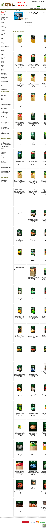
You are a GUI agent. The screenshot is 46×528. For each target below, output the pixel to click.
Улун (2, 99)
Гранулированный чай (5, 105)
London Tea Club (4, 41)
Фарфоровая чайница (5, 122)
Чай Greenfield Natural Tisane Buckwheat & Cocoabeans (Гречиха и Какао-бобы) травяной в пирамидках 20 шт (20, 211)
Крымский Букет (4, 77)
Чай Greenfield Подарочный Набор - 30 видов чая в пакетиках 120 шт (33, 511)
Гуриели (2, 70)
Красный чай (3, 96)
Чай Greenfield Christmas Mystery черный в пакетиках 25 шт (33, 104)
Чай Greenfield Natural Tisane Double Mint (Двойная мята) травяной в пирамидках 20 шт (19, 268)
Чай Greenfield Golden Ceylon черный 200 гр (19, 394)
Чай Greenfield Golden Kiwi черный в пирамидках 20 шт (19, 355)
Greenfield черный (4, 19)
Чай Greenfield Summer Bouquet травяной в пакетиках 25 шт (19, 123)
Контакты (42, 1)
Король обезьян (4, 74)
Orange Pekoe (3, 181)
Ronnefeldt (3, 57)
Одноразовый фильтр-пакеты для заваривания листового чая (6, 144)
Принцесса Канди (4, 81)
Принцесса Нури (4, 82)
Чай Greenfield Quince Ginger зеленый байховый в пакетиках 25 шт (33, 181)
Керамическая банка (5, 128)
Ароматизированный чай (6, 104)
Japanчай (2, 35)
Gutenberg (3, 33)
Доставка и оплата (36, 1)
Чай (23, 2)
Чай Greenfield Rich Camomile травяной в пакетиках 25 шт (19, 46)
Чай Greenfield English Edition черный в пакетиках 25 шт (33, 65)
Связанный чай (4, 113)
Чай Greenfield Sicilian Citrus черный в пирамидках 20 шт (33, 356)
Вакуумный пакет (4, 127)
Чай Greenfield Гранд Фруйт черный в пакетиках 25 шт (33, 278)
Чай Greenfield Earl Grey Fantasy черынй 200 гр (33, 394)
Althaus (2, 22)
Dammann (2, 31)
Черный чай (3, 100)
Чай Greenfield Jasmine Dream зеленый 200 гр (33, 414)
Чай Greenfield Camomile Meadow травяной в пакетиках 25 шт (20, 84)
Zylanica (2, 67)
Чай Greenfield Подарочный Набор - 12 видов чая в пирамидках (19, 511)
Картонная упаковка (5, 124)
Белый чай (3, 92)
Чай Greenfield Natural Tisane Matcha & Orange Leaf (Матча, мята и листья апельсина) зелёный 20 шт (19, 191)
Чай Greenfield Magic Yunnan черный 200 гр (33, 375)
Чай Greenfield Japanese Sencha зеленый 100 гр (33, 259)
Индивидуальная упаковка (6, 134)
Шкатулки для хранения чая (6, 160)
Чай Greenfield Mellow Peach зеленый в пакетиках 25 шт (19, 181)
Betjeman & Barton (4, 27)
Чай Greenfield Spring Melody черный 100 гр (19, 336)
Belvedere (2, 26)
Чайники (2, 163)
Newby (2, 47)
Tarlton (2, 58)
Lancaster (2, 39)
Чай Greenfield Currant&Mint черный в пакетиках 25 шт (33, 45)
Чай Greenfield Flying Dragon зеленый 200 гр (19, 414)
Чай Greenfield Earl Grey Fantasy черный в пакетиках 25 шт (33, 123)
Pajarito (2, 50)
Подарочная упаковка (5, 146)
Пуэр (2, 98)
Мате (2, 109)
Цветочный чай (4, 119)
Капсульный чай (4, 108)
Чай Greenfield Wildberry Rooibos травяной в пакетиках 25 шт (20, 65)
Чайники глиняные (4, 168)
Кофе (19, 2)
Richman (2, 54)
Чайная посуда (4, 162)
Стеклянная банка (4, 123)
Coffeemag (3, 30)
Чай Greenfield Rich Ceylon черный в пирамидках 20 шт (33, 239)
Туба (2, 132)
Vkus (2, 63)
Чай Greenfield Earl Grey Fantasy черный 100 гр (19, 297)
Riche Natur (3, 53)
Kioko (2, 38)
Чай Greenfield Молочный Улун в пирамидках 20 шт (33, 220)
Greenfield (19, 10)
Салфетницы (3, 152)
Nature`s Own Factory (5, 46)
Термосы (2, 158)
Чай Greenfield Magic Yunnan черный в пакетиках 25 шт (19, 162)
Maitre (2, 42)
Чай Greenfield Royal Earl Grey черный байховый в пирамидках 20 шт (20, 239)
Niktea (2, 49)
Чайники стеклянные (5, 172)
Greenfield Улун (4, 16)
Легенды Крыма (4, 78)
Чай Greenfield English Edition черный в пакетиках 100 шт (33, 486)
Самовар (2, 161)
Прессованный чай (4, 112)
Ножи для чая (3, 142)
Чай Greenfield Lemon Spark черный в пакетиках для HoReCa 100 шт (19, 433)
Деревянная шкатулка (5, 129)
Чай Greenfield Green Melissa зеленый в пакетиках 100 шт (33, 453)
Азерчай (2, 69)
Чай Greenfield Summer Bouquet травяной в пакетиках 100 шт (19, 472)
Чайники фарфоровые (5, 173)
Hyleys (2, 34)
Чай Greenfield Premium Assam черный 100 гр (19, 317)
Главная (14, 10)
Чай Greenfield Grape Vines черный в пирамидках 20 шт (19, 375)
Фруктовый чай (4, 117)
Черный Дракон (4, 89)
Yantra (2, 66)
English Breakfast (4, 180)
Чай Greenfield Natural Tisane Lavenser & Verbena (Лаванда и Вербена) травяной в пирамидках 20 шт (33, 191)
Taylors (2, 59)
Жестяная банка (4, 126)
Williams (2, 65)
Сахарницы (3, 153)
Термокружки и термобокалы (4, 157)
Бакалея (21, 5)
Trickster (2, 61)
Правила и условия (38, 3)
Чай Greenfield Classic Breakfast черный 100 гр (33, 336)
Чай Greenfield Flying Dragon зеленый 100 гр (33, 317)
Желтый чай (3, 94)
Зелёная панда (3, 73)
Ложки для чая (3, 140)
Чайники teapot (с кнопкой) (6, 167)
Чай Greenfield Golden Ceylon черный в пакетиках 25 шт (33, 162)
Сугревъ (2, 85)
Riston (2, 55)
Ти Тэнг (2, 86)
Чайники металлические (5, 171)
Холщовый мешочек (5, 133)
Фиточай (2, 116)
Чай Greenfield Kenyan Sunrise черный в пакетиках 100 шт (19, 491)
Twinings (2, 62)
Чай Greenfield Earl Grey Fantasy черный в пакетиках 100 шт (19, 453)
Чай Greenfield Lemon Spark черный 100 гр (19, 259)
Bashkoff (2, 23)
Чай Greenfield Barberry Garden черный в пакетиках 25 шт (33, 84)
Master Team (3, 43)
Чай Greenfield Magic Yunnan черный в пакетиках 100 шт (33, 472)
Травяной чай (3, 115)
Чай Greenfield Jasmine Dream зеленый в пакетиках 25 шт (33, 142)
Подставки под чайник (5, 149)
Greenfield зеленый (4, 14)
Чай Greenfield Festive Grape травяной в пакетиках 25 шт (19, 104)
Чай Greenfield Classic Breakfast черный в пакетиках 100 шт (33, 433)
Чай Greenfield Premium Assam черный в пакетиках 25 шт (19, 142)
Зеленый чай (3, 95)
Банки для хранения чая (5, 139)
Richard (2, 51)
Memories (2, 45)
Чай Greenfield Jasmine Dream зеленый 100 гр (33, 297)
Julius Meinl (3, 37)
